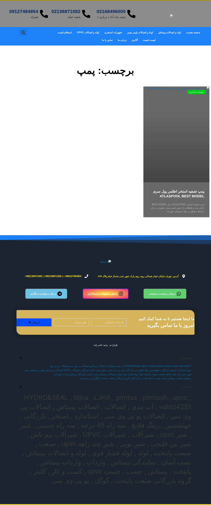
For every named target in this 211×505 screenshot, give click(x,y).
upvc (176, 366)
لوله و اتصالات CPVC (88, 32)
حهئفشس (155, 370)
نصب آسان (92, 374)
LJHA (151, 366)
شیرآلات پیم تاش (54, 370)
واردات (64, 374)
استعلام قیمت (65, 32)
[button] (23, 32)
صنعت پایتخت (151, 374)
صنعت (162, 374)
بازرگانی (164, 370)
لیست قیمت (149, 40)
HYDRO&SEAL (132, 366)
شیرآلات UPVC (72, 370)
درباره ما (122, 40)
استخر (173, 370)
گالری (135, 40)
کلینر (132, 378)
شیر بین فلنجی (37, 370)
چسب (164, 378)
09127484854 (23, 11)
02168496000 (111, 11)
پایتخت (179, 378)
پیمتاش (171, 378)
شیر (103, 370)
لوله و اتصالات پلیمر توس (140, 32)
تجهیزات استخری (113, 32)
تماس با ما (107, 40)
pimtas (158, 366)
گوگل (97, 378)
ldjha (144, 366)
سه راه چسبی (113, 370)
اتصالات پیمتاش (98, 366)
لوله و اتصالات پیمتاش (169, 32)
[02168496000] (131, 14)
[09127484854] (44, 14)
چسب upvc (154, 378)
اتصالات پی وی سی (79, 366)
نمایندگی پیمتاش (77, 374)
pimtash (167, 366)
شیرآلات (84, 370)
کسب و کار (141, 378)
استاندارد (181, 370)
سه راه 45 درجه (129, 370)
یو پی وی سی (86, 378)
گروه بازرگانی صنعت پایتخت (115, 378)
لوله (141, 374)
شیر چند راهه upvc (176, 374)
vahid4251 (185, 366)
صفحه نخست (193, 32)
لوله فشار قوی (130, 374)
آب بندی (119, 366)
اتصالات (111, 366)
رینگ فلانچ (144, 370)
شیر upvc (95, 370)
